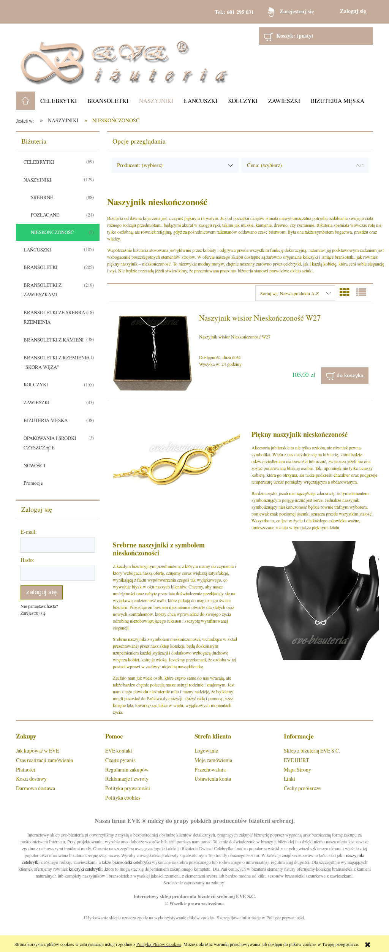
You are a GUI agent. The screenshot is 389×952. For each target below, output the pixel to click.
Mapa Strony (297, 769)
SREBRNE (42, 197)
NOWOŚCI (34, 465)
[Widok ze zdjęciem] (344, 292)
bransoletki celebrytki (131, 862)
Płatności (25, 769)
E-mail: (29, 531)
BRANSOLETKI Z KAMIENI (54, 339)
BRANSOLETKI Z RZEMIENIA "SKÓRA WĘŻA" (57, 362)
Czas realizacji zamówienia (44, 760)
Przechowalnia (210, 769)
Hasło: (27, 559)
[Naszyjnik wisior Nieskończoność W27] (153, 353)
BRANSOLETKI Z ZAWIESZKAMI (43, 289)
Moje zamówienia (213, 760)
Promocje (33, 482)
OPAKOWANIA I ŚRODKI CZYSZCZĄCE (50, 443)
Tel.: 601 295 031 (234, 12)
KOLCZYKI (36, 384)
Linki (289, 778)
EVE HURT (296, 760)
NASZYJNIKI (37, 179)
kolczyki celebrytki (86, 869)
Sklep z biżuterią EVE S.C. (312, 750)
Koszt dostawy (31, 778)
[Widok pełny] (361, 292)
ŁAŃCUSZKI (37, 249)
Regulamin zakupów (127, 769)
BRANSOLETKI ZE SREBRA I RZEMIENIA (56, 317)
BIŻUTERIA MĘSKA (46, 420)
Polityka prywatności (127, 788)
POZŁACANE (45, 214)
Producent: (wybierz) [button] (140, 165)
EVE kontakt (118, 750)
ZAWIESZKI (36, 402)
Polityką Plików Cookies (158, 944)
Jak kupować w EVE (37, 750)
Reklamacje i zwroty (127, 778)
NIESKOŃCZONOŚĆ (52, 232)
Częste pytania (120, 760)
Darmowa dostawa (35, 788)
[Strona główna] (124, 57)
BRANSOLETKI (40, 267)
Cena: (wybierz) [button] (264, 165)
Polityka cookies (122, 797)
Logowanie (206, 750)
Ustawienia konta (212, 778)
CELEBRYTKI (39, 161)
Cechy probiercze (302, 788)
